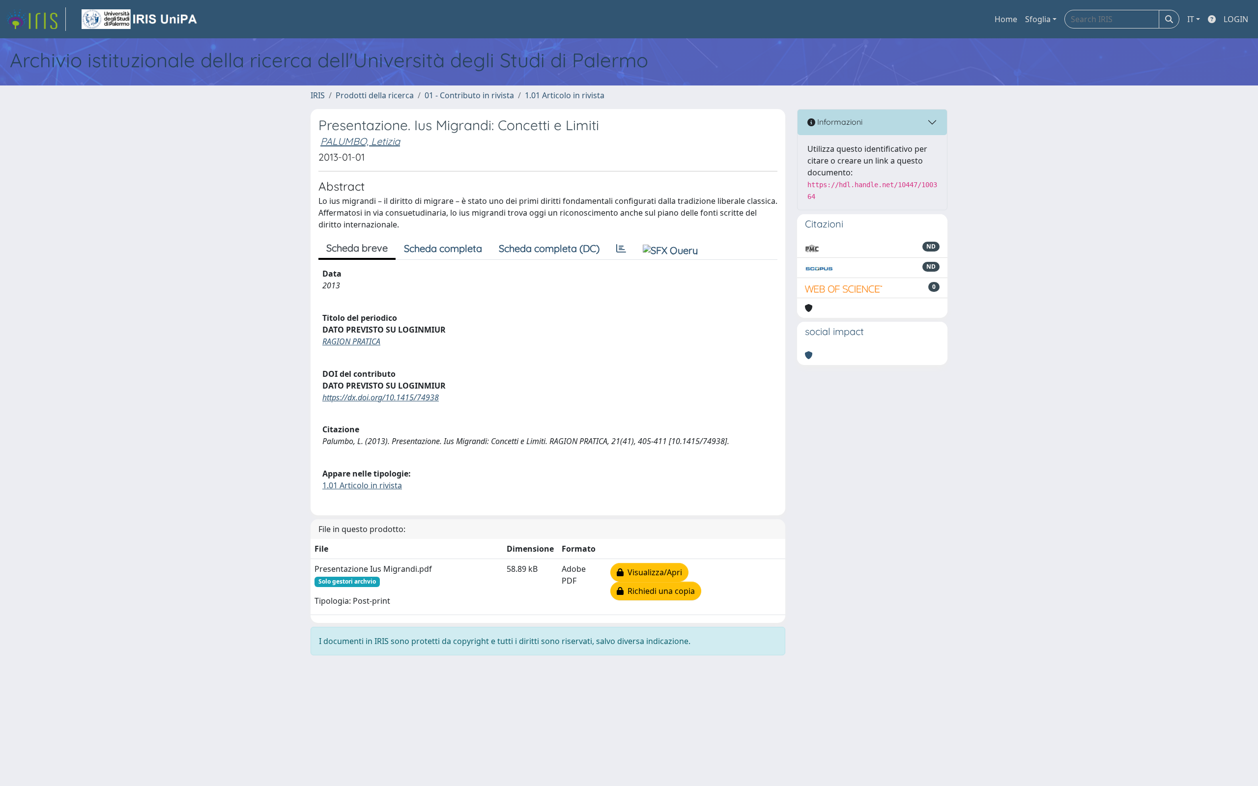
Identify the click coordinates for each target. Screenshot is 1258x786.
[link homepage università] (140, 19)
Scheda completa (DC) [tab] (549, 248)
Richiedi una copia (659, 591)
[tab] (621, 248)
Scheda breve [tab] (357, 248)
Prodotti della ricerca (375, 95)
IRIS (318, 95)
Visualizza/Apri (653, 572)
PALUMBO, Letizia (360, 141)
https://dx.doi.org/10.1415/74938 (380, 397)
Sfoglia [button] (1038, 19)
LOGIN (1236, 19)
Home (1006, 19)
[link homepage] (36, 19)
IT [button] (1190, 19)
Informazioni (838, 122)
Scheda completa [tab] (443, 248)
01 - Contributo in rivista (469, 95)
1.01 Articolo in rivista (564, 95)
